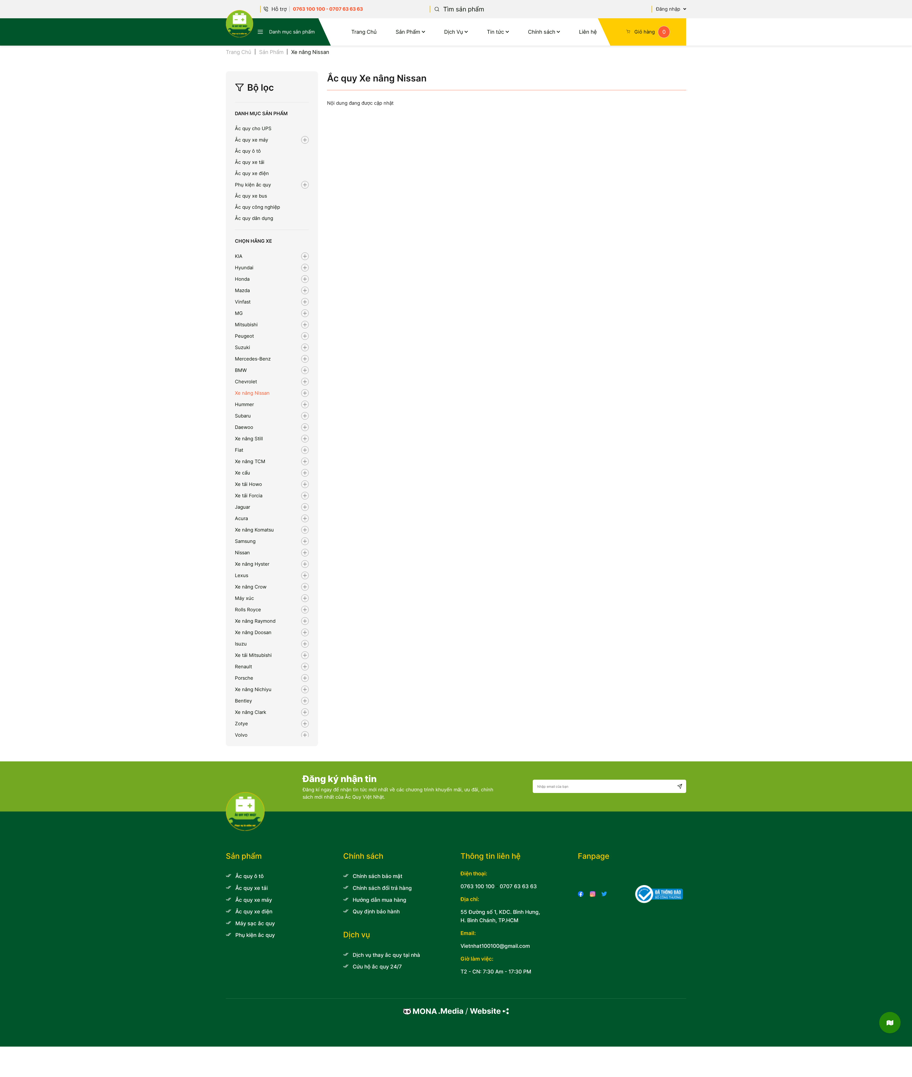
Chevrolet (246, 381)
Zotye (241, 723)
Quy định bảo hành (376, 911)
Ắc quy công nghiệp (257, 207)
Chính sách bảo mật (377, 876)
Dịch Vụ (453, 31)
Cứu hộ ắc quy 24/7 (377, 966)
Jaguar (242, 507)
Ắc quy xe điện (252, 173)
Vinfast (243, 302)
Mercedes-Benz (253, 359)
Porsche (244, 678)
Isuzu (241, 644)
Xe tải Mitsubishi (253, 655)
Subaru (243, 416)
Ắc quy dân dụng (254, 218)
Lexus (241, 575)
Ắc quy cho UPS (253, 128)
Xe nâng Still (249, 438)
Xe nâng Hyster (252, 564)
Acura (241, 518)
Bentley (243, 701)
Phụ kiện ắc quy (253, 185)
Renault (243, 666)
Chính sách (541, 31)
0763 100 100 (309, 9)
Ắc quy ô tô (248, 151)
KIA (238, 256)
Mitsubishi (246, 324)
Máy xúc (244, 598)
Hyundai (244, 267)
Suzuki (242, 347)
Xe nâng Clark (250, 712)
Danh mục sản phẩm (292, 32)
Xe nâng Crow (250, 587)
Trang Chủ (364, 31)
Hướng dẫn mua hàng (379, 900)
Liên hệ (588, 31)
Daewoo (244, 427)
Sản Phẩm (408, 31)
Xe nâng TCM (250, 461)
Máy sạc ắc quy (255, 923)
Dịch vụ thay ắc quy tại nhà (386, 955)
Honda (242, 279)
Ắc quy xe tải (249, 162)
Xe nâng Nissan (252, 393)
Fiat (239, 450)
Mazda (242, 290)
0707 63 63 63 (346, 9)
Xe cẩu (242, 473)
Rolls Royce (248, 609)
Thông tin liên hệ (491, 856)
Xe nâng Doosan (253, 632)
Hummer (244, 404)
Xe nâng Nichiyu (253, 689)
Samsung (245, 541)
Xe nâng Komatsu (254, 530)
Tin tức (495, 31)
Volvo (241, 735)
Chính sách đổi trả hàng (382, 888)
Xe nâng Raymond (255, 621)
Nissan (242, 552)
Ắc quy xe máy (251, 140)
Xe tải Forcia (248, 495)
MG (239, 313)
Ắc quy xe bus (251, 196)
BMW (241, 370)
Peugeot (244, 336)
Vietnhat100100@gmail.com (495, 946)
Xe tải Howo (248, 484)
